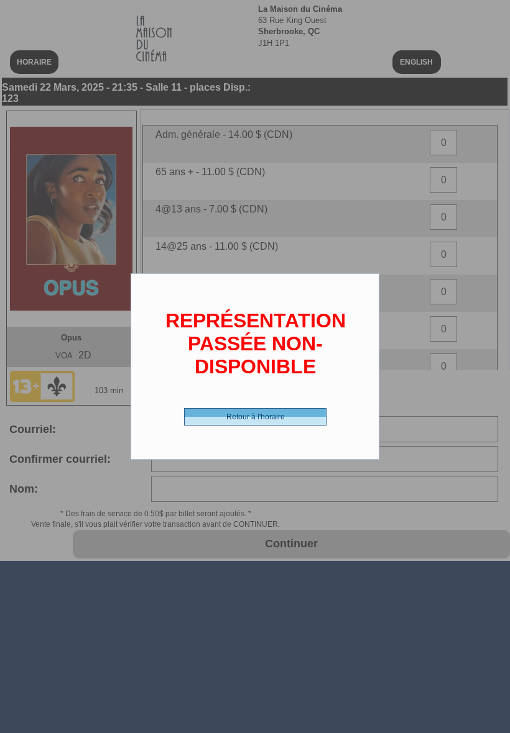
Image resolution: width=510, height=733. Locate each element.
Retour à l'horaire (255, 416)
